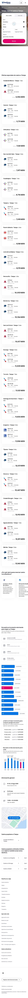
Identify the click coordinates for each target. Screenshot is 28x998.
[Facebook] (2, 973)
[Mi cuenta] (21, 3)
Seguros (3, 906)
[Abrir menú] (25, 3)
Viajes (2, 885)
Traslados (3, 909)
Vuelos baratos (5, 882)
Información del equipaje (7, 941)
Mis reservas (4, 958)
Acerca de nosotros (6, 952)
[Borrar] (23, 21)
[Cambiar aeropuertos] (14, 23)
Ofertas (3, 903)
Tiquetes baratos (5, 894)
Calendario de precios (6, 938)
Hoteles (3, 897)
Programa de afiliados (6, 955)
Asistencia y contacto (6, 961)
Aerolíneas (4, 923)
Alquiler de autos (5, 900)
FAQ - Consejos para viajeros (8, 944)
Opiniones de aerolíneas (7, 929)
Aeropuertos (4, 932)
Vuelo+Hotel (4, 891)
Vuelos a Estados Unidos (12, 7)
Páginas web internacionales (10, 979)
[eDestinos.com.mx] (3, 7)
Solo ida (20, 15)
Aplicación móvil (5, 917)
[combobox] (12, 21)
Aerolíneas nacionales (6, 926)
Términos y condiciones (7, 986)
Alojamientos (4, 888)
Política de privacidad (6, 989)
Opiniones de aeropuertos (7, 935)
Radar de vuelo (4, 920)
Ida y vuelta (8, 15)
